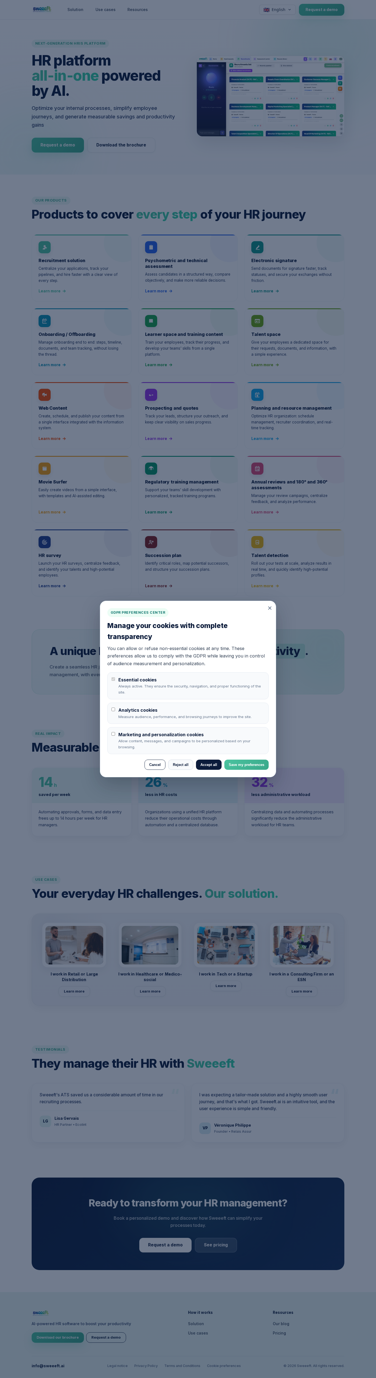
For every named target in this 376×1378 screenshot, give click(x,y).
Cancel (155, 765)
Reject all (181, 765)
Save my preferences (246, 765)
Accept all (208, 765)
